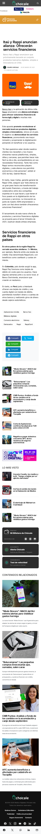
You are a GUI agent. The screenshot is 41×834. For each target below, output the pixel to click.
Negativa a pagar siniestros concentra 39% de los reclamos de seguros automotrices (24, 439)
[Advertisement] (20, 30)
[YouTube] (35, 539)
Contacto (28, 817)
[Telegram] (25, 823)
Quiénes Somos (10, 810)
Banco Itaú (6, 109)
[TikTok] (35, 823)
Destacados (8, 324)
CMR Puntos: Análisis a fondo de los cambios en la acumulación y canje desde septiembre (25, 398)
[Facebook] (5, 823)
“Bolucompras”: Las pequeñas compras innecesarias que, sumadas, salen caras (25, 384)
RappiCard (29, 324)
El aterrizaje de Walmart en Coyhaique (24, 503)
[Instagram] (15, 823)
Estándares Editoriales (26, 810)
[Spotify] (26, 539)
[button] (3, 3)
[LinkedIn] (30, 823)
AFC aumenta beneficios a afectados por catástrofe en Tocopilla (24, 412)
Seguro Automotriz (16, 817)
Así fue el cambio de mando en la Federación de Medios (24, 490)
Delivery (26, 320)
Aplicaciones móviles (11, 312)
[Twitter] (10, 823)
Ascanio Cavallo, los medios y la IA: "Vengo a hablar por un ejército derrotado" (25, 476)
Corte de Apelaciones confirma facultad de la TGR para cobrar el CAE (24, 426)
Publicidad (10, 814)
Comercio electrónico (11, 320)
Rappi (4, 112)
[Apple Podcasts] (30, 539)
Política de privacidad (24, 814)
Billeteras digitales (10, 316)
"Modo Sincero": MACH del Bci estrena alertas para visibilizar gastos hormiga (24, 371)
